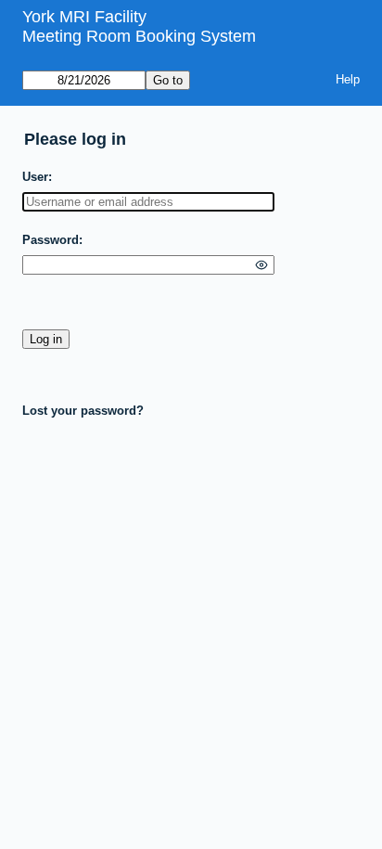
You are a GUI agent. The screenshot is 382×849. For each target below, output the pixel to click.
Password (50, 240)
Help (348, 79)
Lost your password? (83, 411)
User (35, 177)
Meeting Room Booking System (139, 36)
